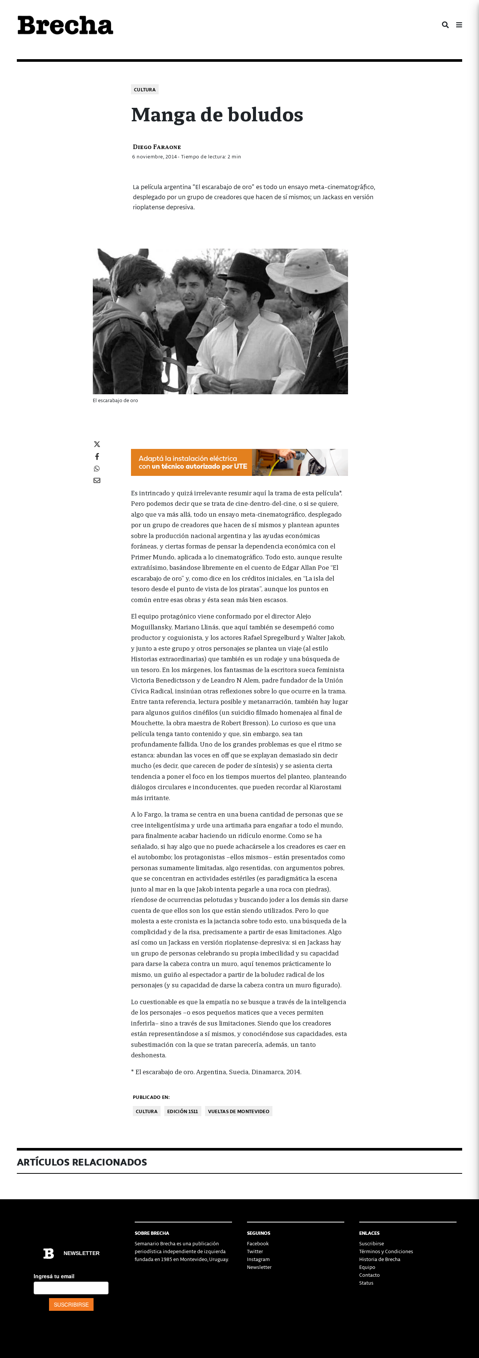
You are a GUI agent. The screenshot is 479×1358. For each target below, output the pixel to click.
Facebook (258, 1243)
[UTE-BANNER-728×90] (239, 461)
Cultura (145, 89)
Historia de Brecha (379, 1259)
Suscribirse (371, 1243)
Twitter (255, 1251)
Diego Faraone (157, 146)
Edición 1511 (182, 1111)
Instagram (258, 1259)
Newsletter (259, 1266)
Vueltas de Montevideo (238, 1111)
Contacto (369, 1274)
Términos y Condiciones (386, 1251)
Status (366, 1282)
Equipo (367, 1266)
